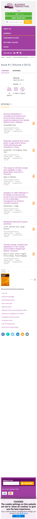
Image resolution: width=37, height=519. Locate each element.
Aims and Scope (7, 303)
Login (18, 10)
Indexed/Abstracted (8, 300)
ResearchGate (8, 334)
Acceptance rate (7, 320)
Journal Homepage (8, 297)
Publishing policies (11, 38)
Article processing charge (10, 327)
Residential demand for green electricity (15, 222)
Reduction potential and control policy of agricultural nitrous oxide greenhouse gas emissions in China (16, 143)
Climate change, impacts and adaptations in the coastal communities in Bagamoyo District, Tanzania (15, 247)
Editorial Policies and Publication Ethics (14, 310)
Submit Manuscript (18, 18)
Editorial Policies (11, 42)
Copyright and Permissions (10, 317)
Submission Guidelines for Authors (13, 314)
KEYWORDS (17, 71)
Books (6, 47)
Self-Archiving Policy (8, 324)
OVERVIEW (5, 71)
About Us (7, 29)
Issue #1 (4, 293)
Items (19, 14)
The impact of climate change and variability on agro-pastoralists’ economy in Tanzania (15, 170)
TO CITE (6, 133)
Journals (7, 33)
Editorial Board (7, 307)
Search (28, 22)
